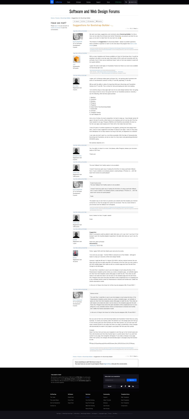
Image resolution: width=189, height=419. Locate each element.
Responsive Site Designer (115, 48)
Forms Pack (70, 400)
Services (88, 394)
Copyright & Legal (103, 413)
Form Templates (125, 402)
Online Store (76, 413)
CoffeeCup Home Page (67, 413)
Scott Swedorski (77, 41)
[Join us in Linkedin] (133, 386)
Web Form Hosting (90, 405)
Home (52, 18)
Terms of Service (107, 416)
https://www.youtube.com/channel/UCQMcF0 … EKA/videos (110, 71)
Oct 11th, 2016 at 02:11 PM (79, 212)
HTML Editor (118, 2)
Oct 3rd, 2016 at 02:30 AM (79, 75)
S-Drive (87, 397)
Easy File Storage (90, 402)
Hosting (88, 2)
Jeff (74, 64)
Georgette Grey (77, 155)
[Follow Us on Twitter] (121, 386)
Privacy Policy (99, 416)
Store (108, 2)
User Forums (106, 405)
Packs (68, 2)
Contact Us (53, 405)
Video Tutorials (107, 400)
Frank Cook (76, 172)
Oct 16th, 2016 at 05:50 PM (80, 248)
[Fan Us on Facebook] (125, 386)
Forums (57, 18)
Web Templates (125, 397)
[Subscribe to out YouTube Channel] (129, 386)
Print (83, 21)
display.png (93, 245)
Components (124, 405)
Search (77, 21)
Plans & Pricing (89, 408)
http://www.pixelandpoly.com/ (96, 70)
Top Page (59, 413)
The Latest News (54, 400)
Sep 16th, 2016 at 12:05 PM (80, 53)
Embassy (105, 402)
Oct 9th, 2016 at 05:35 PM (79, 145)
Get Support (94, 413)
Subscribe (91, 21)
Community (106, 394)
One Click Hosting (90, 400)
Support (98, 2)
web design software (69, 379)
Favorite (99, 21)
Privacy (109, 413)
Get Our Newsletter (55, 402)
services (79, 379)
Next (135, 28)
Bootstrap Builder (65, 18)
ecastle (75, 239)
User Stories (106, 408)
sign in (57, 26)
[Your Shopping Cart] (126, 2)
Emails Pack (71, 397)
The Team (52, 397)
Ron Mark (75, 86)
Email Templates (125, 400)
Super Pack (71, 402)
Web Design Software (85, 413)
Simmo (75, 257)
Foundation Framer (94, 49)
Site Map (115, 413)
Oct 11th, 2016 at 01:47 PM (80, 179)
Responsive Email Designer (127, 48)
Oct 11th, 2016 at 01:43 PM (80, 162)
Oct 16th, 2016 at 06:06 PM (80, 289)
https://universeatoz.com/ (107, 73)
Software (78, 2)
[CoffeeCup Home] (58, 2)
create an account (56, 27)
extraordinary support (84, 380)
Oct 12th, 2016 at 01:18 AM (80, 229)
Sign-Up (132, 380)
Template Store (125, 394)
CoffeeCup (53, 394)
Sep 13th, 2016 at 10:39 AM (80, 31)
